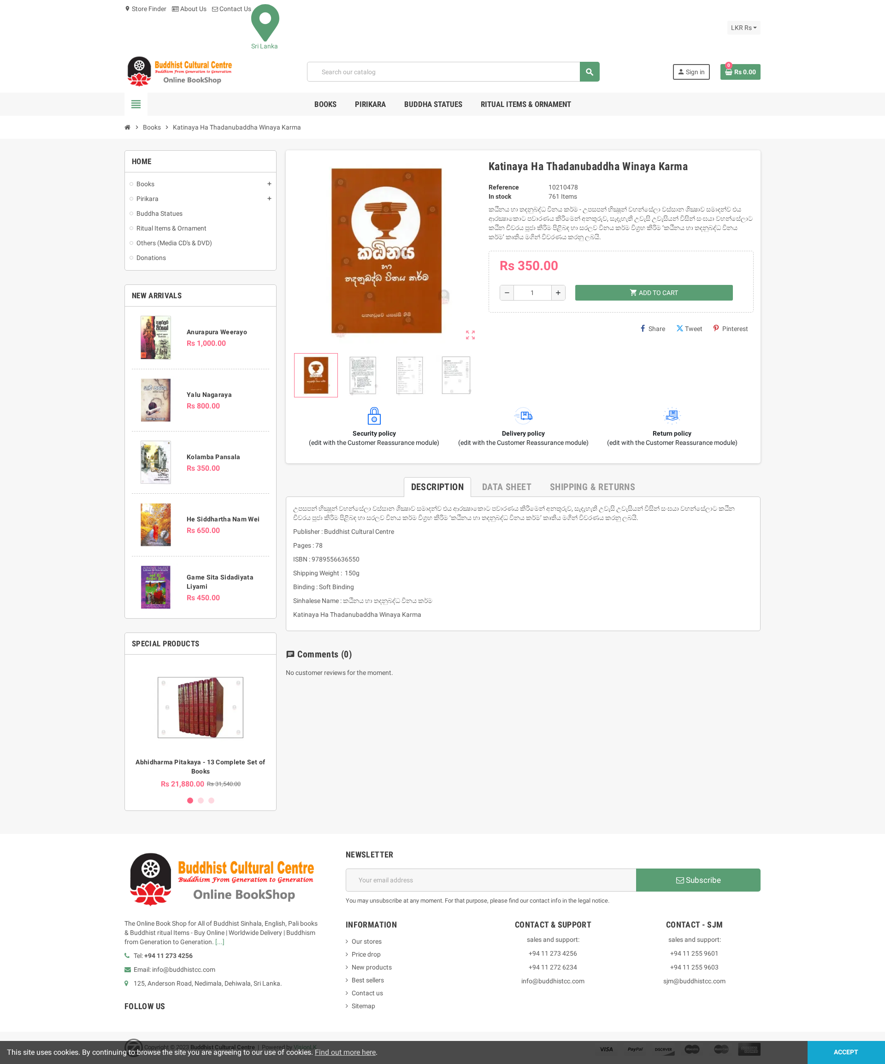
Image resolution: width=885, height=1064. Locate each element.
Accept (846, 1052)
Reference (504, 187)
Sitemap (363, 1006)
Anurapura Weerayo (217, 332)
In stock (500, 196)
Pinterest (735, 328)
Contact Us (234, 8)
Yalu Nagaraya (209, 394)
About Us (192, 8)
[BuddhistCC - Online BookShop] (179, 71)
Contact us (367, 993)
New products (372, 967)
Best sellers (368, 980)
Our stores (367, 941)
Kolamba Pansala (213, 457)
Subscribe (702, 880)
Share (657, 328)
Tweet (693, 328)
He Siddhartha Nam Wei (223, 519)
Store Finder (145, 8)
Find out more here (345, 1052)
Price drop (366, 954)
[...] (219, 942)
